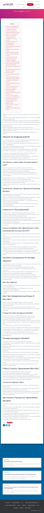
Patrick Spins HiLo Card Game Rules (13, 461)
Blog (22, 502)
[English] (24, 7)
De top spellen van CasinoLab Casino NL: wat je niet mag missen (20, 474)
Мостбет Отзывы (10, 72)
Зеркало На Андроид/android (12, 26)
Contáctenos (37, 4)
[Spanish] (38, 7)
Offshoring (30, 4)
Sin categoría (10, 422)
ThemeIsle (39, 510)
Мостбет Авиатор (10, 44)
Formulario (24, 505)
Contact (18, 505)
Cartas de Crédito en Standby (10, 505)
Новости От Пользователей (12, 34)
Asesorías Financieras (21, 4)
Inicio (24, 1)
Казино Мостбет (9, 103)
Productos (37, 1)
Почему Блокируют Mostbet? (12, 52)
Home (38, 505)
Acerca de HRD (30, 1)
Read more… (12, 465)
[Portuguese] (31, 7)
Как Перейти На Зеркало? (11, 98)
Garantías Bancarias (31, 505)
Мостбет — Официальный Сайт (13, 61)
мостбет (25, 249)
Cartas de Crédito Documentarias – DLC (32, 502)
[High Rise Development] (8, 4)
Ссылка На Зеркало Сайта (11, 57)
